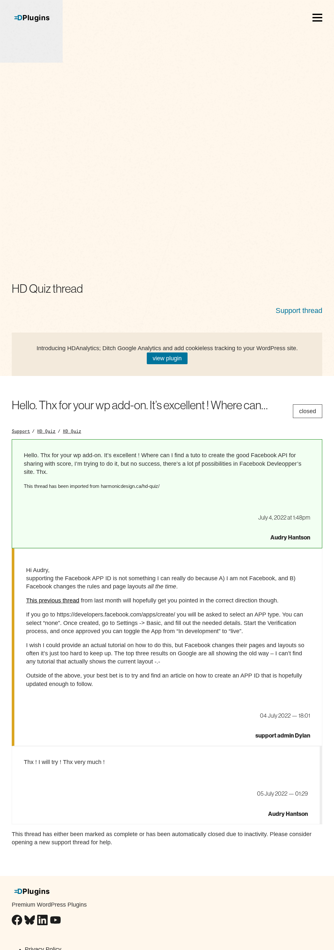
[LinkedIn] (42, 921)
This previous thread (52, 600)
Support (21, 431)
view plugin (167, 358)
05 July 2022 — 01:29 (282, 793)
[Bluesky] (29, 921)
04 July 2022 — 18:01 (285, 715)
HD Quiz (46, 431)
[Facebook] (17, 921)
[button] (317, 17)
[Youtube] (55, 921)
